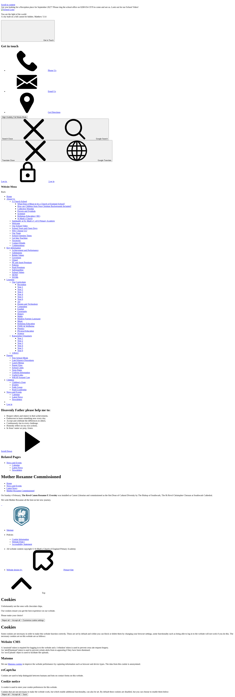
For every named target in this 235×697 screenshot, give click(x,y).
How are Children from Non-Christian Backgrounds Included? (44, 206)
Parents (10, 355)
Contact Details (18, 243)
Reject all (6, 620)
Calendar (16, 394)
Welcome (16, 223)
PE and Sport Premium (22, 262)
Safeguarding (17, 270)
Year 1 (20, 287)
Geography (22, 311)
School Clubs (18, 367)
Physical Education (25, 331)
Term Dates (17, 370)
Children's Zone (19, 382)
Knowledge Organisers (22, 336)
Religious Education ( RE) (28, 216)
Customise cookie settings (33, 620)
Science (20, 333)
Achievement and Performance (25, 250)
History (20, 314)
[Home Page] (7, 9)
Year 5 (20, 297)
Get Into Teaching (19, 238)
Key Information (14, 248)
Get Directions (54, 112)
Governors (16, 257)
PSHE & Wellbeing (25, 326)
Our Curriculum (19, 282)
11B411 (15, 353)
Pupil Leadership (19, 390)
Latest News (17, 397)
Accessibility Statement (22, 544)
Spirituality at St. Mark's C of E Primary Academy (33, 221)
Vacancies (16, 240)
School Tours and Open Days (24, 228)
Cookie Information (20, 539)
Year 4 (20, 294)
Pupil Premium (18, 267)
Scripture (21, 213)
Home (9, 196)
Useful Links (17, 375)
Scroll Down (6, 451)
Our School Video (20, 226)
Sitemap (10, 530)
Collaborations (18, 245)
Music (20, 321)
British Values (18, 255)
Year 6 (20, 299)
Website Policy (18, 542)
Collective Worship (25, 209)
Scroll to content (8, 5)
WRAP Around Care (21, 377)
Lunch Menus (18, 363)
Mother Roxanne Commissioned (20, 491)
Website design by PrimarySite (40, 570)
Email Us (52, 91)
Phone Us (52, 70)
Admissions (17, 253)
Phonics (20, 328)
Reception (21, 284)
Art (18, 301)
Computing (22, 306)
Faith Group (17, 387)
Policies (15, 265)
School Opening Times (22, 235)
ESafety (15, 385)
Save (25, 694)
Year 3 (20, 292)
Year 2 (20, 289)
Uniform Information (21, 372)
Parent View (17, 365)
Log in (9, 404)
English (20, 309)
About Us (11, 199)
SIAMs (15, 277)
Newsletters (17, 399)
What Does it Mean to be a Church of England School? (41, 204)
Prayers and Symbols (26, 211)
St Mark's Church (25, 218)
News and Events (14, 392)
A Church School (19, 201)
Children (10, 380)
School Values (18, 272)
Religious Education (26, 323)
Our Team (16, 233)
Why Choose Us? (19, 231)
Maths (20, 316)
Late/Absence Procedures (23, 360)
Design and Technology (27, 304)
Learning (10, 279)
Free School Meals (20, 358)
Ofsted (15, 260)
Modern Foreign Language (29, 319)
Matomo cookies (15, 664)
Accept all (16, 620)
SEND (15, 275)
